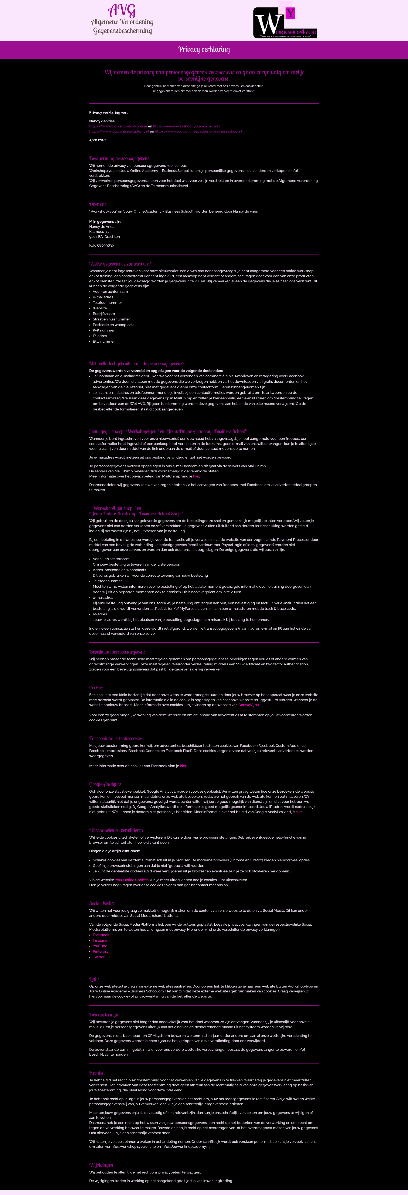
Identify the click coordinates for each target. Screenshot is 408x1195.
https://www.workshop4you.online (118, 126)
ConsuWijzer (248, 705)
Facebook (101, 935)
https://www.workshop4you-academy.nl (186, 126)
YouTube (100, 946)
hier (196, 476)
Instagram (101, 940)
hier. (299, 812)
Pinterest (100, 951)
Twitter (99, 957)
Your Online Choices (132, 880)
